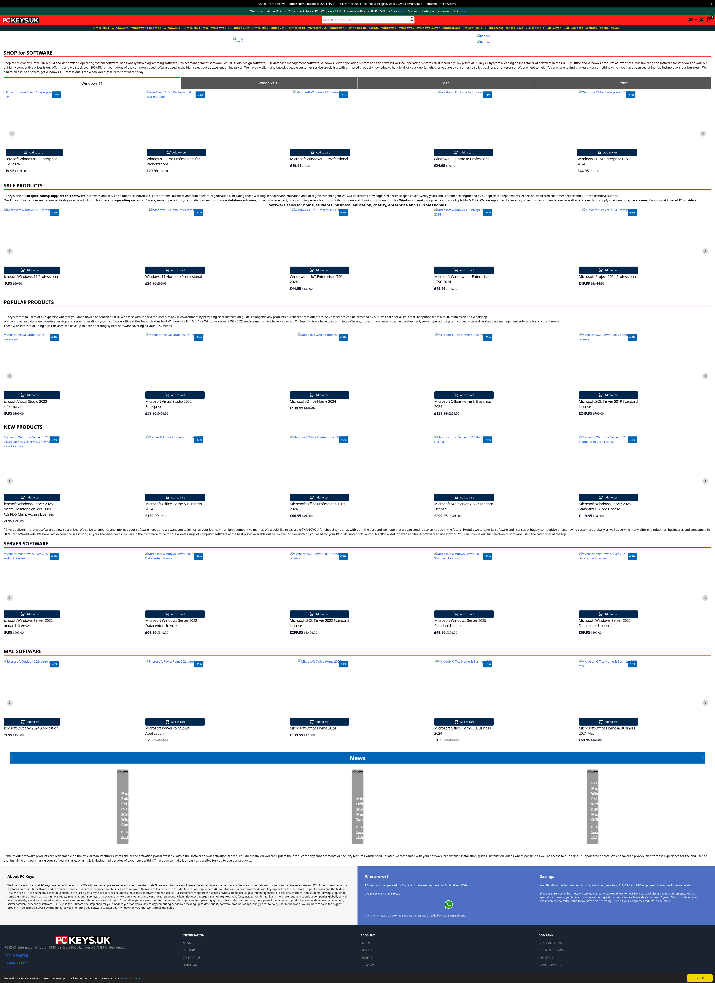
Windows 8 (389, 28)
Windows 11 (120, 28)
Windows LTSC (221, 28)
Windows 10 (338, 28)
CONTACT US (191, 957)
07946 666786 (16, 955)
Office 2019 (242, 28)
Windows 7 (407, 28)
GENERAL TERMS (550, 942)
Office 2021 (192, 28)
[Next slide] (703, 134)
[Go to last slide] (12, 134)
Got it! (699, 978)
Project (468, 28)
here (401, 11)
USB (566, 28)
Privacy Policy (130, 978)
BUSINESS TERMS (550, 950)
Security (591, 28)
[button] (236, 41)
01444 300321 (16, 963)
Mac (206, 28)
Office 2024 (101, 28)
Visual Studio (535, 28)
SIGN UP (366, 950)
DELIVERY (367, 965)
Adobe (604, 28)
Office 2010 (297, 28)
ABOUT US (545, 957)
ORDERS (366, 957)
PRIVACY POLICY (549, 965)
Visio (479, 28)
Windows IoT (173, 28)
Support (577, 28)
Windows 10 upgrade (364, 28)
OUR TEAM (190, 965)
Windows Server (429, 28)
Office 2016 (260, 28)
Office (622, 83)
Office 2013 (279, 28)
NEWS (186, 942)
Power (615, 28)
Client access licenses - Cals (504, 28)
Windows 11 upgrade (146, 28)
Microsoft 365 (318, 28)
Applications (451, 28)
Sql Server (554, 28)
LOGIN (365, 942)
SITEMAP (188, 950)
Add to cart (36, 152)
